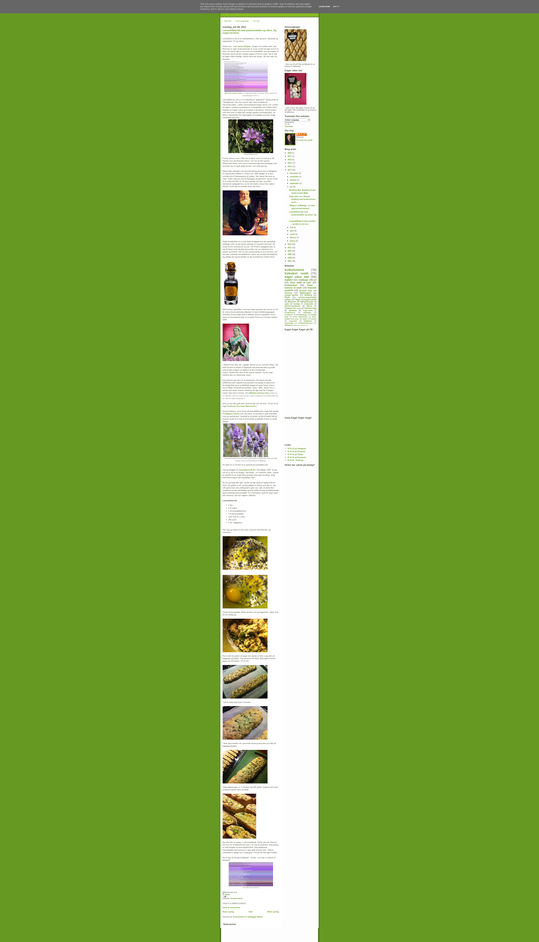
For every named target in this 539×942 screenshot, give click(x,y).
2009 (290, 254)
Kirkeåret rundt (296, 273)
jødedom (293, 310)
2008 (290, 258)
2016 (290, 160)
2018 (290, 153)
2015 (290, 163)
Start (251, 912)
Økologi (288, 325)
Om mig (256, 21)
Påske (287, 297)
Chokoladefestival (305, 323)
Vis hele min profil (304, 140)
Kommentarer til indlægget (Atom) (248, 917)
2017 (290, 156)
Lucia (298, 308)
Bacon (309, 306)
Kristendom (291, 285)
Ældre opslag (273, 912)
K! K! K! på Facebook (297, 457)
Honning (288, 293)
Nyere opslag (228, 912)
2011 (290, 248)
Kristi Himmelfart (300, 317)
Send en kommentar (231, 907)
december (294, 173)
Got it (336, 6)
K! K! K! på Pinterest (296, 451)
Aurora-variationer (292, 306)
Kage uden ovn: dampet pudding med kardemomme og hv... (302, 199)
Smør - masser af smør (300, 286)
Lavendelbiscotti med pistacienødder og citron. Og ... (302, 215)
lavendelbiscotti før (247, 470)
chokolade (308, 304)
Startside (227, 21)
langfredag (289, 323)
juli (291, 187)
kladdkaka (308, 321)
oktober (293, 180)
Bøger (298, 299)
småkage (303, 280)
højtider (289, 280)
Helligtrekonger (306, 302)
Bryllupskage (302, 315)
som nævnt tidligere (242, 46)
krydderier (289, 315)
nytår (287, 304)
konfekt (313, 319)
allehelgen (307, 312)
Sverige (296, 304)
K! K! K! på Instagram (297, 448)
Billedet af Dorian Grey (259, 393)
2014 (290, 166)
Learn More (324, 6)
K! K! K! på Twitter (295, 454)
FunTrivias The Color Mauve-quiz (241, 406)
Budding (308, 295)
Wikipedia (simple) (231, 93)
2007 (290, 261)
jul (315, 280)
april (292, 231)
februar (293, 237)
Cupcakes (293, 321)
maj (292, 227)
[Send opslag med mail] (251, 896)
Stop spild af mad (300, 282)
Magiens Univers (232, 414)
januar (293, 241)
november (294, 177)
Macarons (292, 302)
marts (292, 234)
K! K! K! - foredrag (295, 460)
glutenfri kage (305, 290)
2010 (290, 251)
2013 (290, 170)
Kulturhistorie (237, 898)
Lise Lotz (303, 134)
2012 (290, 244)
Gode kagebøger (242, 21)
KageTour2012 (310, 299)
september (295, 183)
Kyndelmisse (290, 312)
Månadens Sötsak (300, 325)
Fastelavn (289, 308)
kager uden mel (297, 276)
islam (304, 319)
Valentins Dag (310, 308)
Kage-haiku (307, 310)
